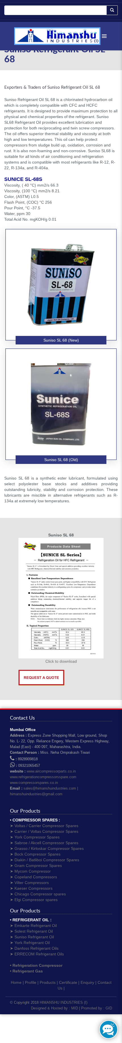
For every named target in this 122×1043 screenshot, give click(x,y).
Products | (49, 982)
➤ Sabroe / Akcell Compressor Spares (44, 842)
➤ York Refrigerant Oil (30, 942)
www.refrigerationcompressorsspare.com (43, 777)
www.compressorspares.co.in (34, 783)
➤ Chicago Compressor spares (38, 894)
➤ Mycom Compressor (30, 871)
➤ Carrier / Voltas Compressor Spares (44, 831)
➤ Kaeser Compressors (31, 888)
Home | (17, 982)
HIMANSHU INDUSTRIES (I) (63, 1003)
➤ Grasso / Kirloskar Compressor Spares (47, 848)
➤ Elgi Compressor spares (34, 899)
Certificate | (69, 982)
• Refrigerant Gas (26, 971)
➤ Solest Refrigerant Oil (31, 931)
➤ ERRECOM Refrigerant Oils (37, 954)
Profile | (32, 982)
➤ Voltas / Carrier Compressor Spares (44, 825)
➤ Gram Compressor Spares (36, 865)
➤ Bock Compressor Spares (35, 854)
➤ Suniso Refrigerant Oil (32, 937)
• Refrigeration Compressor (36, 965)
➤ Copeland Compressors (33, 877)
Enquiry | (88, 982)
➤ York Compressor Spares (35, 837)
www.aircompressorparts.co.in (51, 771)
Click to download (61, 661)
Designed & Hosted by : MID (54, 1008)
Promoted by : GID (96, 1008)
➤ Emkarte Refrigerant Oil (33, 925)
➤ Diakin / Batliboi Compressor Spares (44, 860)
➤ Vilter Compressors (29, 882)
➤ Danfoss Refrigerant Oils (34, 948)
